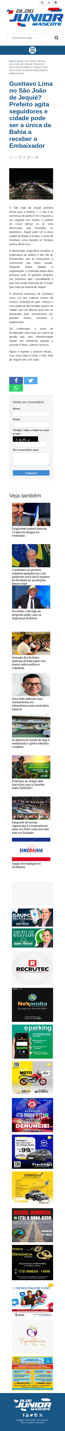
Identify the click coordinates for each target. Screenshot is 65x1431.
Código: (31, 432)
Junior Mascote (42, 1420)
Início (12, 61)
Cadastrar (31, 473)
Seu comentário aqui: (26, 449)
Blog (20, 61)
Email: (16, 419)
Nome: (17, 408)
